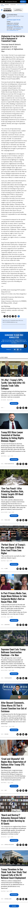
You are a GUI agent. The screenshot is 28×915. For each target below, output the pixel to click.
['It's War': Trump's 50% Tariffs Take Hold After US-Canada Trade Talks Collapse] (14, 368)
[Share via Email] (10, 316)
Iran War (6, 734)
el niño (6, 568)
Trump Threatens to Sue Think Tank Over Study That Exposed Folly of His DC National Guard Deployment (14, 873)
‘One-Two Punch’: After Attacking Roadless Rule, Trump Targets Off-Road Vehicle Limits (12, 493)
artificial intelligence (9, 844)
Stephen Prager (4, 726)
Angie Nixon (7, 624)
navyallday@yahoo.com (18, 28)
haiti (6, 790)
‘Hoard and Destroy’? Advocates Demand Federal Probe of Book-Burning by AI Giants (13, 819)
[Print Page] (16, 316)
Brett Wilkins (4, 456)
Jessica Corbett (4, 512)
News (2, 407)
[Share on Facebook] (5, 316)
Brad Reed (3, 560)
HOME (2, 4)
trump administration (9, 463)
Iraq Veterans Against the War (13, 19)
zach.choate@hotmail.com (12, 30)
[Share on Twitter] (7, 316)
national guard (8, 898)
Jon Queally (3, 399)
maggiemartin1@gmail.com (13, 25)
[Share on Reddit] (23, 408)
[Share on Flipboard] (20, 408)
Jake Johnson (4, 836)
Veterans (21, 57)
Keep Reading (14, 403)
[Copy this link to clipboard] (13, 316)
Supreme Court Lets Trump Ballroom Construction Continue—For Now (13, 652)
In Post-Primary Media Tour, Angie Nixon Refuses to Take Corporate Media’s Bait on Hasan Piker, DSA (14, 597)
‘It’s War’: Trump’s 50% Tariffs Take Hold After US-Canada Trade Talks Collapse (13, 384)
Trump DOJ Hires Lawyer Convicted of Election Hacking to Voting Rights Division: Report (12, 436)
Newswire (7, 4)
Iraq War (13, 277)
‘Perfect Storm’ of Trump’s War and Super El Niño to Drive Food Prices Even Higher (13, 549)
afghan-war (13, 4)
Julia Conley (3, 616)
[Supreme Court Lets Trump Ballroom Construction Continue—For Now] (14, 638)
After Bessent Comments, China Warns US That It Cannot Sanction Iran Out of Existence (14, 707)
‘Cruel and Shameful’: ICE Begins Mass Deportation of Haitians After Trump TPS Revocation (13, 763)
